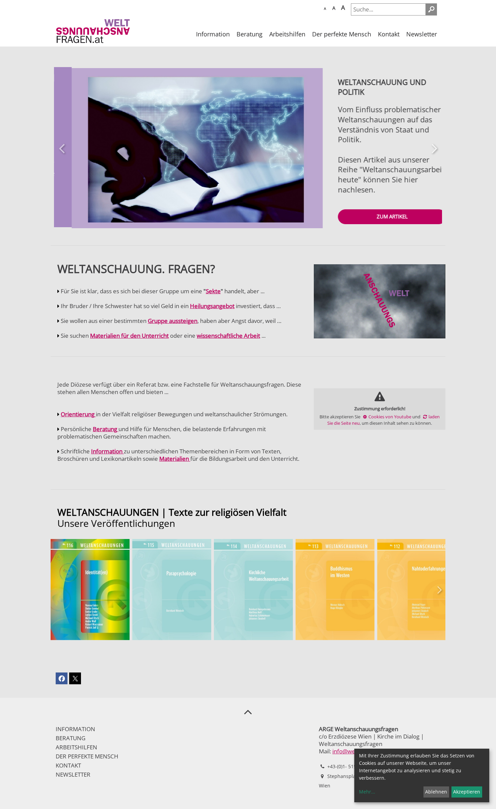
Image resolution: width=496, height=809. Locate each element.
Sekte (213, 292)
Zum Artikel (374, 216)
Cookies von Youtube (389, 417)
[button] (61, 148)
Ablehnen (436, 791)
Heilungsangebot (212, 306)
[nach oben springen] (248, 712)
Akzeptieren (466, 791)
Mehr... (367, 791)
